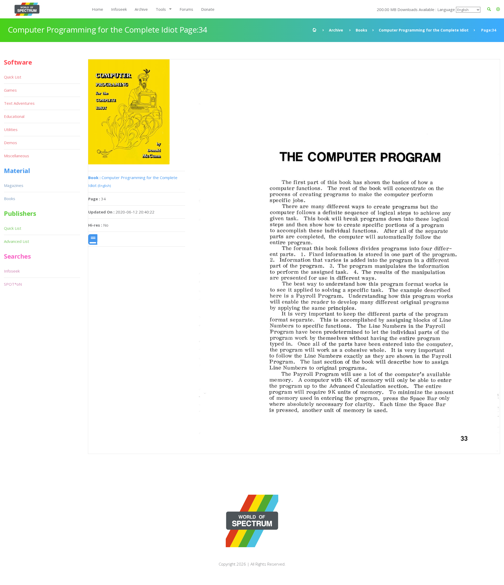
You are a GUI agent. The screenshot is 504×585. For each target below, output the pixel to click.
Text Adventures (19, 103)
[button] (498, 9)
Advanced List (16, 241)
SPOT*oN (13, 284)
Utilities (11, 129)
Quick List (12, 77)
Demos (10, 142)
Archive (141, 9)
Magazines (13, 185)
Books (361, 30)
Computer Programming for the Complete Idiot (424, 30)
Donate (207, 9)
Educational (14, 116)
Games (10, 90)
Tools (161, 9)
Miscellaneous (16, 155)
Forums (186, 9)
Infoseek (119, 9)
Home (97, 9)
